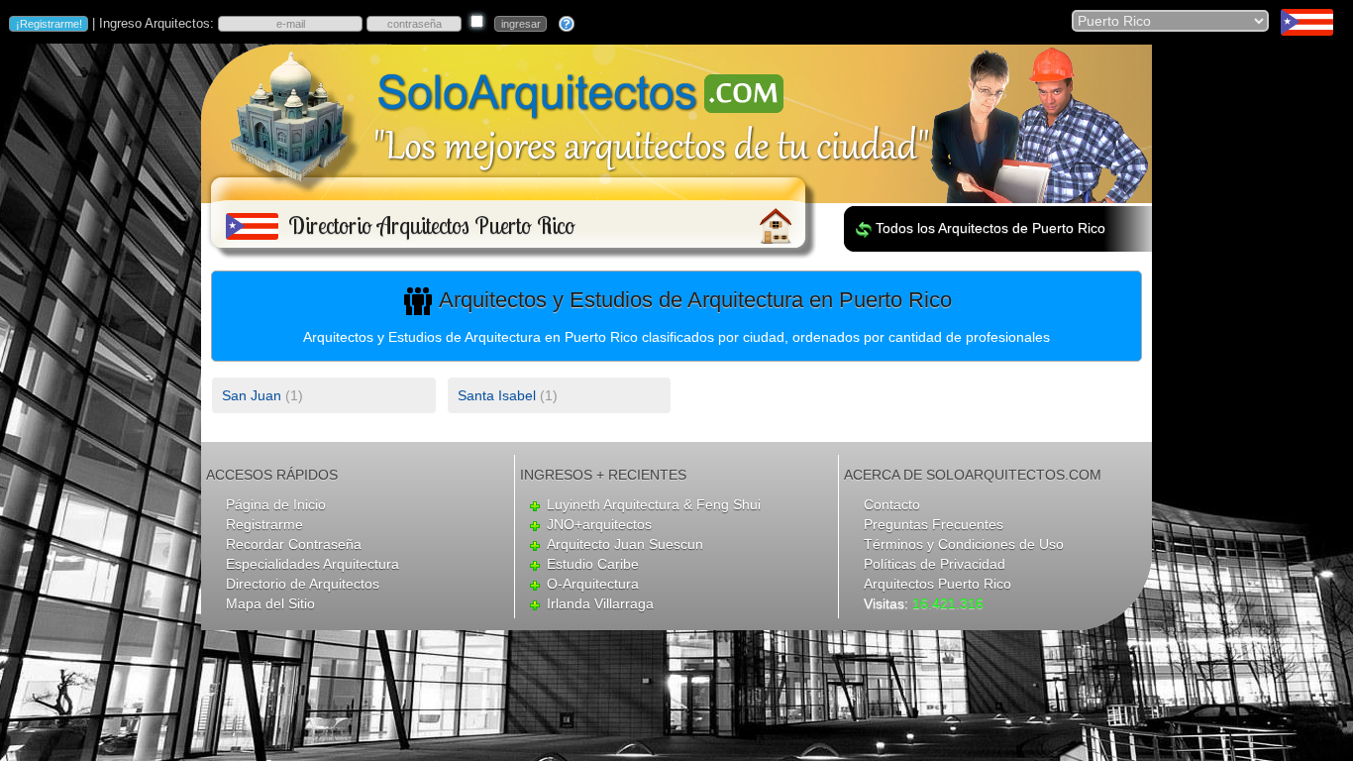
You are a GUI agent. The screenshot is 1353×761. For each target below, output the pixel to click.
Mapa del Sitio (270, 603)
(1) (262, 395)
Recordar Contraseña (294, 544)
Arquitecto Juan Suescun (625, 544)
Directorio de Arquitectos (302, 584)
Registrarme (264, 524)
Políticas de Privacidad (934, 564)
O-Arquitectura (593, 584)
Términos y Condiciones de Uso (964, 544)
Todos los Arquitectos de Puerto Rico (990, 228)
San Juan (251, 395)
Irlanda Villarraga (600, 603)
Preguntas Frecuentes (933, 524)
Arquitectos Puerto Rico (937, 584)
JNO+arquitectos (599, 524)
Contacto (892, 504)
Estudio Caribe (593, 564)
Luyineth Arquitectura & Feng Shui (654, 504)
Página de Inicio (276, 504)
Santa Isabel (497, 395)
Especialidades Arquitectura (312, 564)
